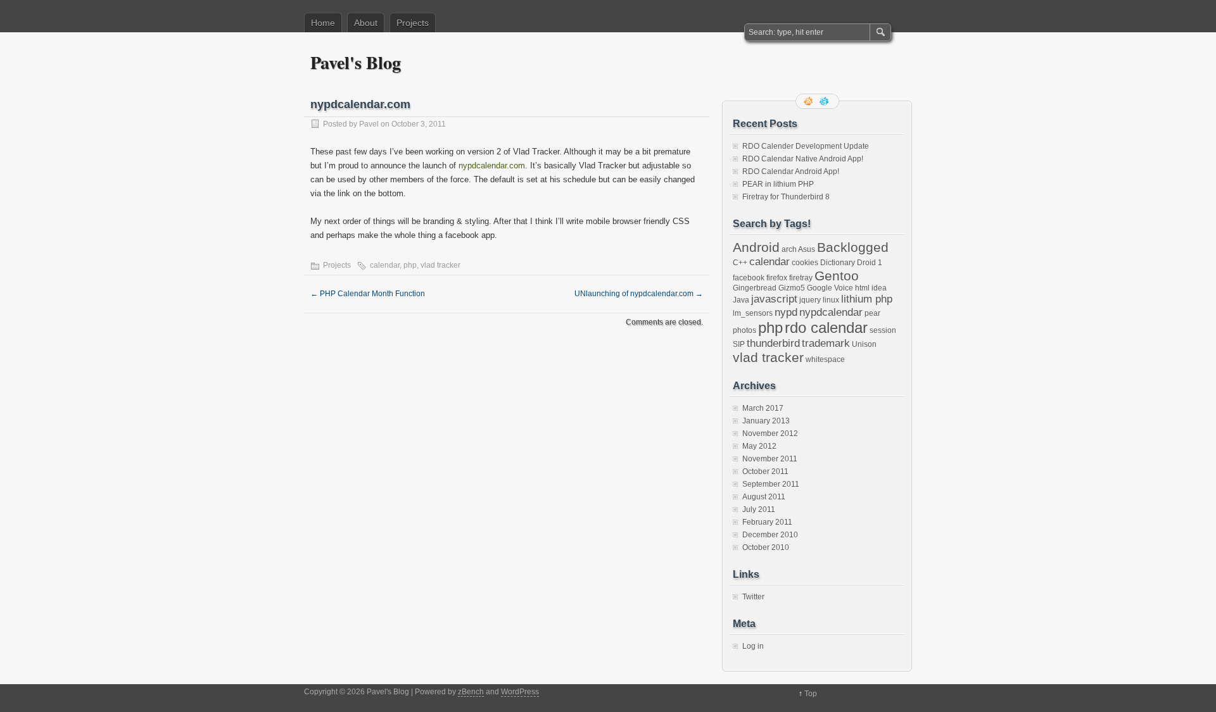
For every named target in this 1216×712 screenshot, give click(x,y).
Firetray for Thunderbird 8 (786, 196)
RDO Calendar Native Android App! (802, 158)
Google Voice (830, 288)
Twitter (753, 596)
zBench (471, 691)
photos (744, 330)
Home (323, 23)
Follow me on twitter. (825, 101)
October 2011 (765, 471)
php (410, 265)
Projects (412, 23)
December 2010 (770, 534)
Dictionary (837, 262)
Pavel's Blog (355, 62)
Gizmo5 (791, 288)
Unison (864, 344)
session (883, 330)
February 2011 (767, 522)
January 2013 (766, 420)
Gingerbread (754, 288)
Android (756, 247)
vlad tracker (440, 265)
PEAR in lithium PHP (778, 184)
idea (879, 288)
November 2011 (769, 458)
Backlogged (853, 247)
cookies (805, 262)
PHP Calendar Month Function (367, 293)
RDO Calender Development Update (805, 146)
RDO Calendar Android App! (790, 171)
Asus (806, 249)
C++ (740, 262)
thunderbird (773, 343)
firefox (776, 277)
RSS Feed (809, 101)
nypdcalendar (831, 312)
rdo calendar (826, 327)
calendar (385, 265)
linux (831, 300)
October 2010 (765, 547)
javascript (774, 298)
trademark (826, 343)
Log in (753, 646)
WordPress (520, 691)
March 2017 (762, 408)
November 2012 (770, 433)
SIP (739, 344)
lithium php (866, 298)
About (365, 23)
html (862, 288)
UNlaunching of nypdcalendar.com (638, 293)
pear (872, 313)
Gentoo (836, 275)
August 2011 (763, 496)
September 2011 (770, 484)
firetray (801, 277)
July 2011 (758, 509)
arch (789, 249)
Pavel (369, 124)
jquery (810, 300)
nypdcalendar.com (492, 165)
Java (741, 300)
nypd (786, 312)
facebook (748, 277)
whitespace (825, 359)
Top (810, 693)
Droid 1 (869, 262)
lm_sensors (753, 313)
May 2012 (759, 446)
